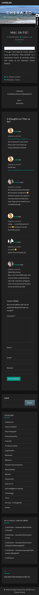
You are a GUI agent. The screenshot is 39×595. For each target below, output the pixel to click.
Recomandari (10, 469)
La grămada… (10, 450)
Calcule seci (9, 422)
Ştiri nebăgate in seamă (14, 488)
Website (10, 368)
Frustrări (8, 441)
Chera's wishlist (11, 427)
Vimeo (7, 507)
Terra (7, 498)
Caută (6, 398)
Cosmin (25, 37)
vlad (15, 242)
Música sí (8, 460)
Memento (8, 455)
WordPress (30, 590)
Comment (11, 316)
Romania (10, 80)
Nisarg (22, 592)
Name (9, 347)
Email (9, 358)
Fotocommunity (11, 436)
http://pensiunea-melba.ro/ (18, 139)
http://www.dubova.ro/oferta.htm (20, 170)
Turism (17, 80)
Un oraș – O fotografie (13, 503)
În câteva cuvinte (13, 77)
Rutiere (8, 474)
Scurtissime (9, 479)
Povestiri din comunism (14, 465)
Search (29, 403)
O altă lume (9, 558)
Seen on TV (9, 484)
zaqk (15, 131)
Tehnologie (9, 493)
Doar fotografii (10, 431)
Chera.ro (7, 2)
